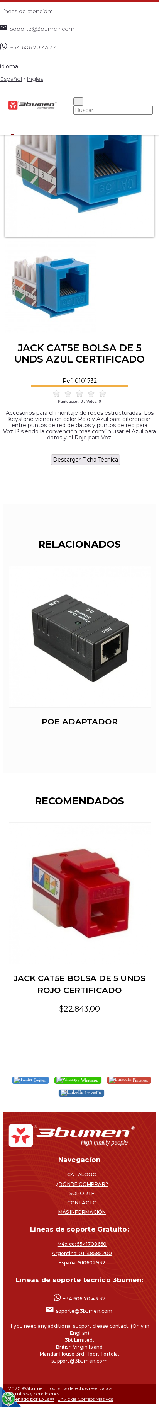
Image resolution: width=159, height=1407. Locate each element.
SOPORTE (82, 1193)
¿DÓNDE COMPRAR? (82, 1184)
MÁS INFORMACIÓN (82, 1212)
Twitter (39, 1080)
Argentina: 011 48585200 (82, 1253)
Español (11, 78)
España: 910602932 (82, 1263)
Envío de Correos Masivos (85, 1399)
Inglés (35, 78)
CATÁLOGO (82, 1174)
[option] (79, 162)
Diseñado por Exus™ (31, 1399)
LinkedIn (92, 1092)
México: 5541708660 (82, 1244)
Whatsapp (89, 1080)
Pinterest (140, 1080)
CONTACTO (82, 1203)
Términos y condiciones (33, 1394)
